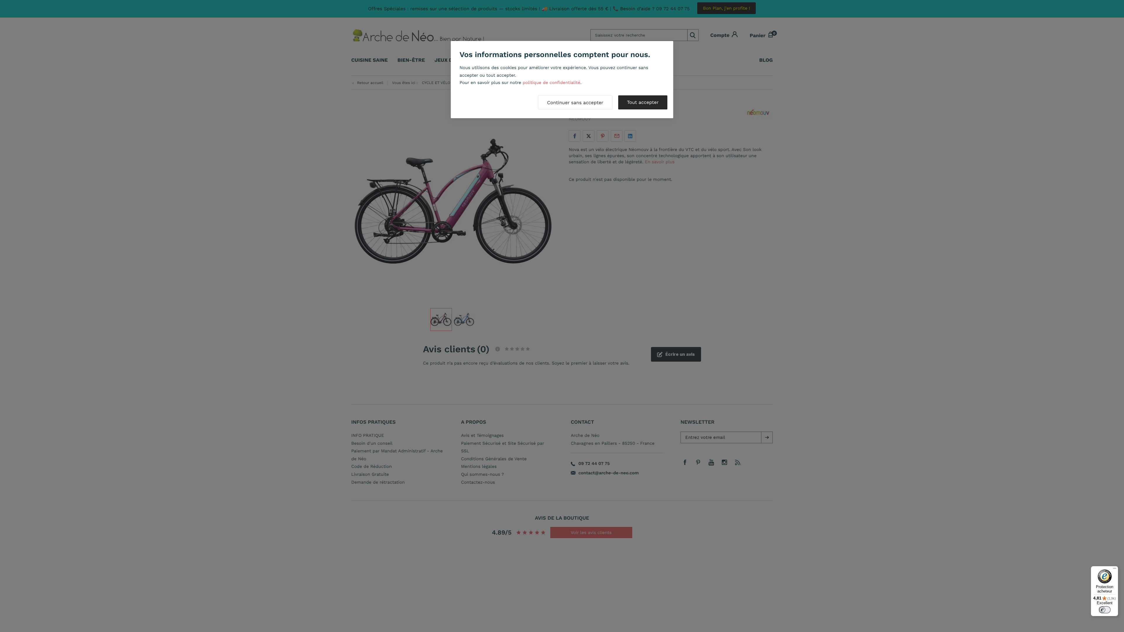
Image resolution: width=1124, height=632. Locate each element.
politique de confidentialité (551, 82)
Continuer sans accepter (575, 102)
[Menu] (1114, 569)
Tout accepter (643, 102)
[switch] (1105, 609)
